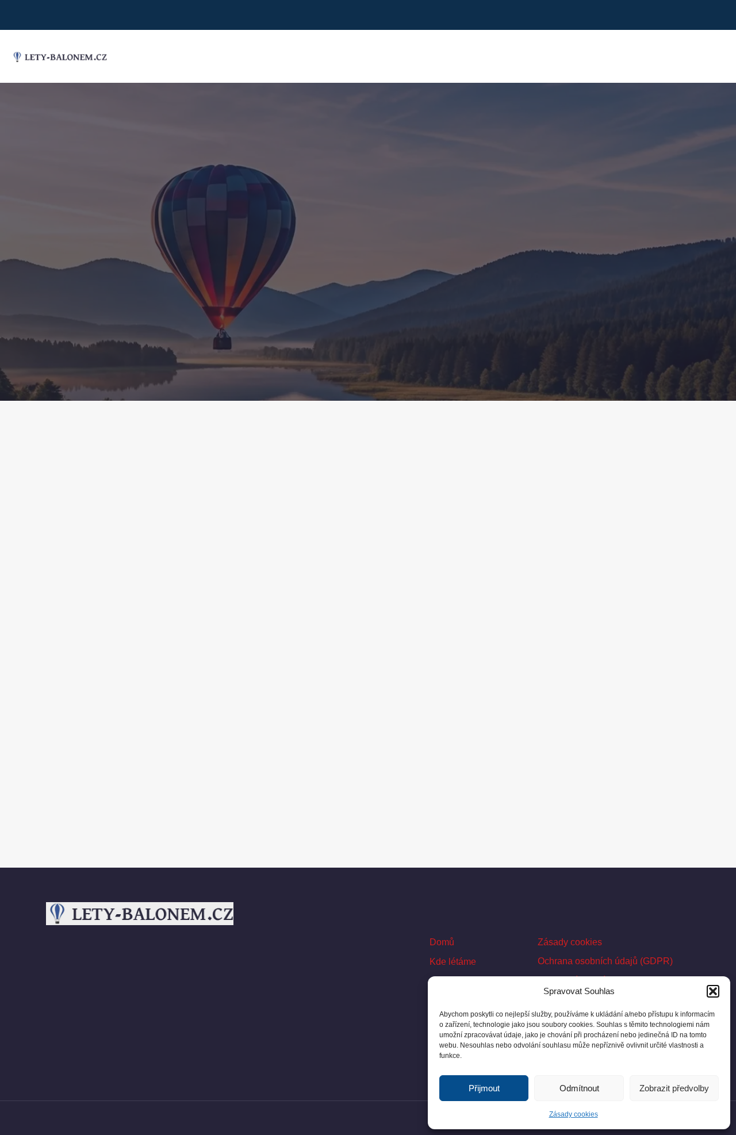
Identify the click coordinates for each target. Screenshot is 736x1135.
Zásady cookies (573, 1114)
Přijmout (484, 1088)
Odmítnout (579, 1088)
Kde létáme (453, 962)
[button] (713, 991)
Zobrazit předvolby (674, 1088)
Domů (442, 942)
